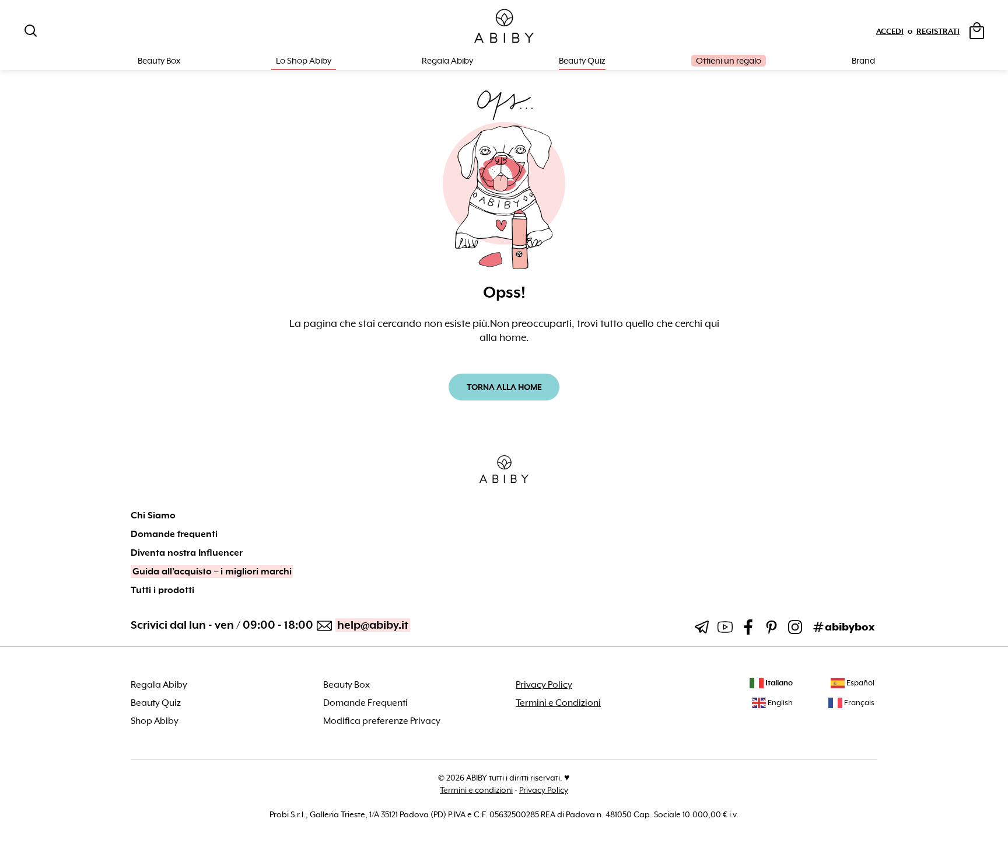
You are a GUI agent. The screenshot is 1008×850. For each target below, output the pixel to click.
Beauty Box (346, 685)
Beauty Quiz (582, 60)
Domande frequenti (174, 534)
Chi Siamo (153, 515)
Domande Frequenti (365, 703)
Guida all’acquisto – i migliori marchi (212, 571)
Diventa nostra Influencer (187, 553)
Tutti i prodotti (162, 590)
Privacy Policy (544, 685)
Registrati (938, 31)
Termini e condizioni (476, 790)
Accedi (890, 31)
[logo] (504, 26)
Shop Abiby (154, 721)
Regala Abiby (447, 60)
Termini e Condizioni (558, 703)
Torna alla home (504, 387)
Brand (863, 60)
